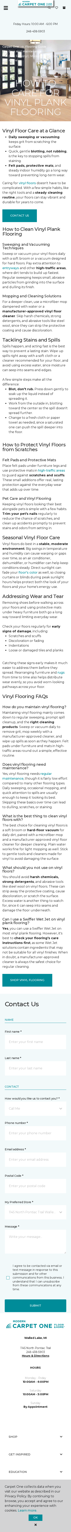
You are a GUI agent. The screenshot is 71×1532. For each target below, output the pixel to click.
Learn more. (27, 1510)
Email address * (15, 1149)
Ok (35, 1517)
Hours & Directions (35, 1356)
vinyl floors (27, 183)
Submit (35, 1305)
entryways (10, 268)
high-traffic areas (51, 470)
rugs (61, 672)
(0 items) (64, 7)
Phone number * (16, 1123)
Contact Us (19, 215)
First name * (13, 1031)
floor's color (28, 572)
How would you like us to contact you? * (32, 1098)
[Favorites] (56, 8)
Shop (13, 1437)
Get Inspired (19, 1454)
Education (18, 1472)
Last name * (13, 1058)
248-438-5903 (35, 31)
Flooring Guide (35, 46)
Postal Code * (14, 1175)
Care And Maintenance (25, 51)
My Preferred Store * (19, 1202)
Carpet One (10, 46)
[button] (49, 8)
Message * (12, 1226)
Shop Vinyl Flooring (27, 980)
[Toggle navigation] (5, 8)
